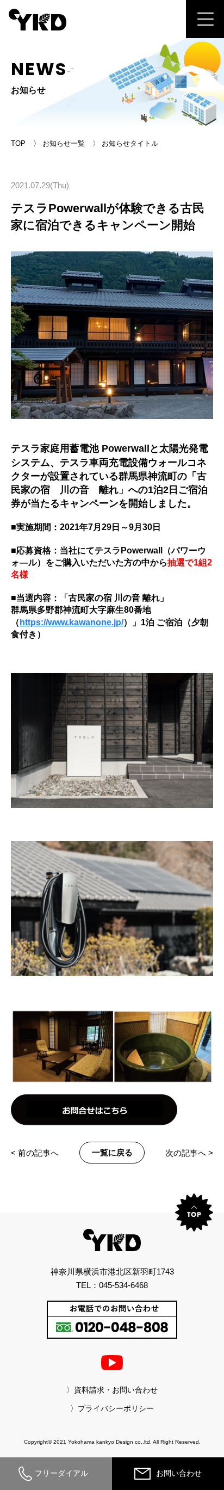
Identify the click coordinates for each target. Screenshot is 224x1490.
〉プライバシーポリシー (112, 1408)
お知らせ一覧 (63, 143)
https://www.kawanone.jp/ (71, 622)
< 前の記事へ (35, 1152)
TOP (18, 143)
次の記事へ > (189, 1152)
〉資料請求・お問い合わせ (112, 1390)
